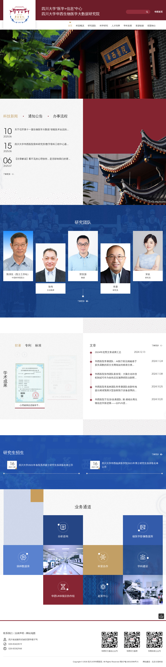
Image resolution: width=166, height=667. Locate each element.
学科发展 (128, 26)
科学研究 (104, 26)
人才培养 (116, 26)
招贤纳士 (151, 26)
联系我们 (8, 633)
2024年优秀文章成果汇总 (108, 352)
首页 (70, 26)
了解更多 (7, 174)
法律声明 (19, 633)
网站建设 (146, 662)
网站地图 (30, 633)
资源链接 (140, 26)
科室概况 (80, 26)
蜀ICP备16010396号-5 (129, 662)
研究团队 (92, 26)
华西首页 (158, 12)
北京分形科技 (157, 662)
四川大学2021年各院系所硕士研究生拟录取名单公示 (46, 465)
